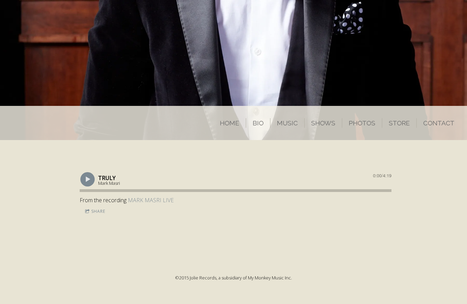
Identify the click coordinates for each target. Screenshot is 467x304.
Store (399, 123)
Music (287, 123)
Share (98, 211)
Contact (438, 123)
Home (229, 123)
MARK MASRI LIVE (151, 200)
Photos (362, 123)
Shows (323, 123)
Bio (258, 123)
